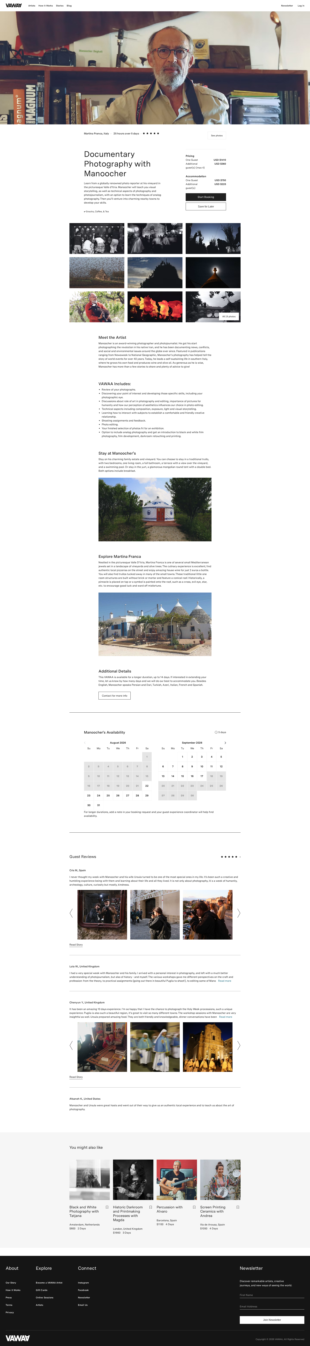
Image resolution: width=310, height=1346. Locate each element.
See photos (217, 135)
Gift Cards (41, 1290)
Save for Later (206, 206)
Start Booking (206, 197)
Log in (301, 5)
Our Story (11, 1282)
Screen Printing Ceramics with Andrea (212, 1211)
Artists (31, 5)
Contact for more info (114, 695)
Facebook (83, 1290)
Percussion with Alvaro (170, 1209)
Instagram (83, 1282)
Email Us (83, 1305)
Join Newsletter (272, 1320)
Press (9, 1297)
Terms (9, 1305)
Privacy (10, 1312)
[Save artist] (107, 1207)
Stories (59, 5)
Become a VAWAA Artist (49, 1282)
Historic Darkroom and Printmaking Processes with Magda (128, 1213)
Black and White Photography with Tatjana (84, 1211)
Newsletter (287, 5)
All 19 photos (229, 316)
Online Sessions (44, 1297)
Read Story (76, 944)
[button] (71, 913)
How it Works (45, 5)
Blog (69, 5)
